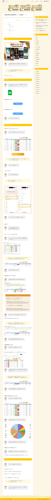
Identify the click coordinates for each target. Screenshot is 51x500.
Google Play (18, 113)
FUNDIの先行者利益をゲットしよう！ (41, 28)
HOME (32, 1)
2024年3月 (37, 75)
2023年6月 (37, 83)
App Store (18, 103)
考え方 (37, 65)
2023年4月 (37, 85)
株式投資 (37, 57)
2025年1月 (37, 71)
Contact (41, 1)
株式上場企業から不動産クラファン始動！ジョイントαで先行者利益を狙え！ (42, 20)
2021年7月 (37, 93)
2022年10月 (38, 87)
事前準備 (9, 24)
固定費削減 (37, 53)
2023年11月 (38, 79)
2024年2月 (37, 77)
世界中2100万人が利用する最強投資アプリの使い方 (42, 23)
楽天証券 (37, 61)
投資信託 (37, 55)
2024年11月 (38, 73)
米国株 (37, 63)
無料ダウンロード (10, 29)
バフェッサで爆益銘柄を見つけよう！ (41, 30)
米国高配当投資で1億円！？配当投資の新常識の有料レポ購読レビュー (42, 26)
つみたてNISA (38, 47)
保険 (36, 51)
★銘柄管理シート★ (18, 154)
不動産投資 (37, 49)
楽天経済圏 (37, 59)
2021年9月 (37, 91)
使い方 (10, 31)
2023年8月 (37, 81)
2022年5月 (37, 89)
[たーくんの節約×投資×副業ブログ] (5, 2)
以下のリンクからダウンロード (13, 30)
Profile (37, 1)
